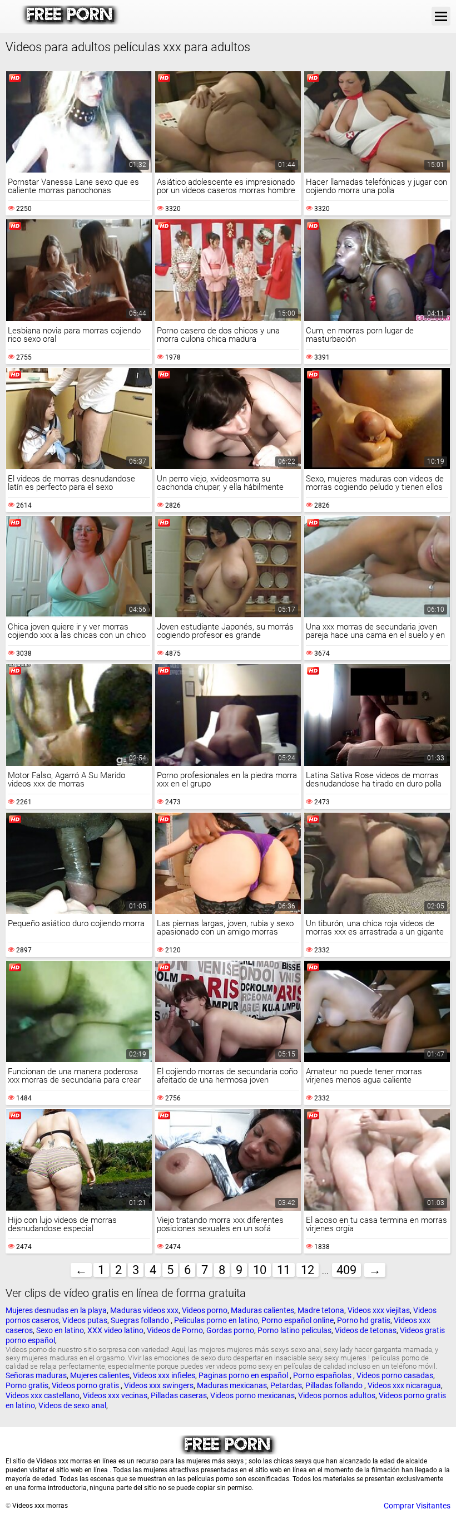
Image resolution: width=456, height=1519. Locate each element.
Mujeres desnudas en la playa (56, 1310)
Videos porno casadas (394, 1375)
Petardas (286, 1385)
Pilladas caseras (179, 1395)
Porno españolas (323, 1375)
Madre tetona (321, 1310)
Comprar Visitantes (417, 1505)
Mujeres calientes (100, 1375)
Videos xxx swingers (159, 1385)
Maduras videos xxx (144, 1310)
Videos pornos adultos (336, 1395)
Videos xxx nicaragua (404, 1385)
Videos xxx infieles (164, 1375)
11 (283, 1270)
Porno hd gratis (363, 1320)
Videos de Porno (175, 1330)
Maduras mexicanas (232, 1385)
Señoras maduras (36, 1375)
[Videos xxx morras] (70, 21)
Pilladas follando (334, 1385)
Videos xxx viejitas (379, 1310)
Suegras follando (141, 1320)
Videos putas (84, 1320)
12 (307, 1270)
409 (346, 1270)
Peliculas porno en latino (216, 1320)
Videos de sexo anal (72, 1405)
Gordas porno (230, 1330)
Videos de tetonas (365, 1330)
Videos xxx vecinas (115, 1395)
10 (259, 1270)
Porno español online (297, 1320)
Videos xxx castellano (43, 1395)
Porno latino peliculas (294, 1330)
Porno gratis (27, 1385)
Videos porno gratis (86, 1385)
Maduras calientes (262, 1310)
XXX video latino (115, 1330)
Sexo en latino (60, 1330)
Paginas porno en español (244, 1375)
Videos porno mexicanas (252, 1395)
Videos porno (204, 1310)
